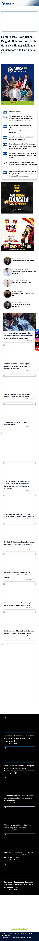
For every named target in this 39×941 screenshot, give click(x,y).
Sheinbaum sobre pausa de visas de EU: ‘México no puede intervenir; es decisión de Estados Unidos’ (18, 884)
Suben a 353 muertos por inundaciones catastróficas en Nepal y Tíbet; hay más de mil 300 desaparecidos (19, 854)
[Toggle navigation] (35, 4)
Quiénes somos (6, 937)
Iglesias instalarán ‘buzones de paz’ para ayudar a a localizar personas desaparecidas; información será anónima (19, 768)
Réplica (29, 937)
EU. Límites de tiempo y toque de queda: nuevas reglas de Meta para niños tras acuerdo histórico (19, 798)
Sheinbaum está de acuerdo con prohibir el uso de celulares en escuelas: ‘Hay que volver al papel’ (19, 738)
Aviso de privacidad (19, 937)
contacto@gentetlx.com (20, 929)
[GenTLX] (19, 905)
